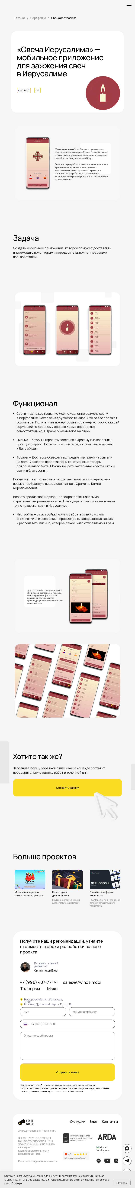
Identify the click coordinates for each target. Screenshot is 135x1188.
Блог (94, 1121)
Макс (52, 988)
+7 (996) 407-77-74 (38, 982)
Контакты (110, 1121)
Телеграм (30, 988)
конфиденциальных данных (43, 1088)
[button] (67, 787)
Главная (20, 18)
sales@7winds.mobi (82, 982)
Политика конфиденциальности (37, 1161)
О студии (77, 1121)
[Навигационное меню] (129, 5)
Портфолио (38, 18)
